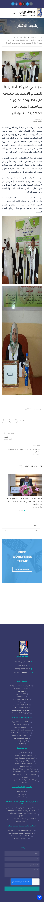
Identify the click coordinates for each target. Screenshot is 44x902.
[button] (24, 510)
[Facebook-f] (16, 4)
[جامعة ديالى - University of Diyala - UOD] (30, 12)
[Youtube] (20, 4)
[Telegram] (13, 4)
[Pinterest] (3, 421)
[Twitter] (27, 4)
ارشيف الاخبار (21, 37)
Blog (32, 37)
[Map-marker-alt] (31, 4)
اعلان (6, 437)
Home (40, 37)
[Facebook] (15, 421)
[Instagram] (23, 4)
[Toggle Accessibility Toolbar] (39, 897)
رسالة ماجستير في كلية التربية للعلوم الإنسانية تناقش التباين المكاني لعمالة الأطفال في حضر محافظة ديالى (24, 501)
